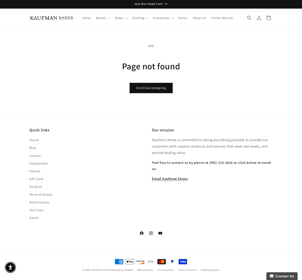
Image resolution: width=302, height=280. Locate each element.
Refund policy (39, 202)
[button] (103, 18)
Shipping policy (210, 269)
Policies (34, 171)
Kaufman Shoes (101, 269)
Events (34, 218)
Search (34, 140)
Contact (35, 156)
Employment (38, 163)
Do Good (35, 187)
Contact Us (283, 276)
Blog (32, 148)
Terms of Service (41, 195)
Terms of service (187, 269)
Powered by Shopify (121, 269)
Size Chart (36, 210)
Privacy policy (165, 269)
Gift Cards (36, 179)
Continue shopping (151, 88)
